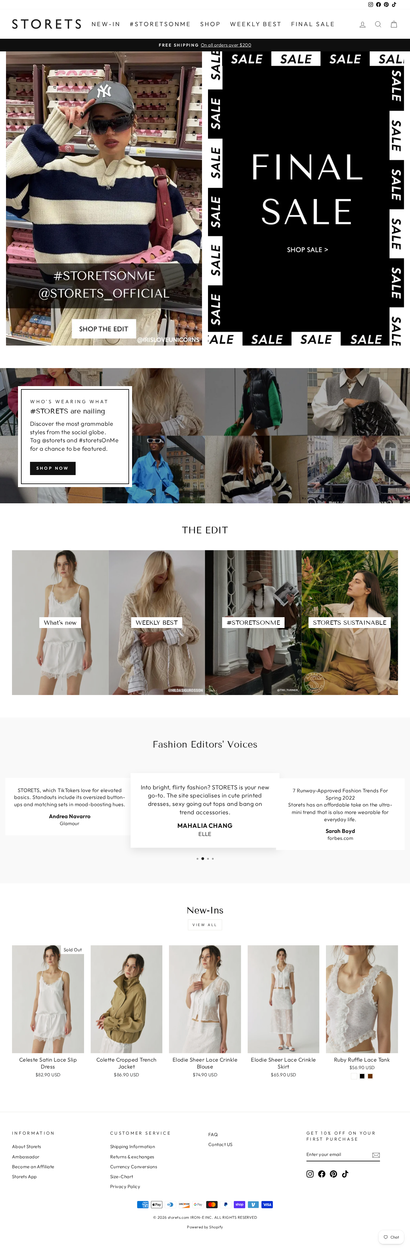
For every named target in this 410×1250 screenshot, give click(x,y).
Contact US (220, 1144)
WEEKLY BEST (256, 24)
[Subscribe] (376, 1155)
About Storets (26, 1146)
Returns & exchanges (132, 1157)
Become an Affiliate (33, 1166)
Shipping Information (132, 1146)
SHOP (210, 24)
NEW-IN (106, 24)
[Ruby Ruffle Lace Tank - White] (354, 1076)
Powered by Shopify (205, 1226)
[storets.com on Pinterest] (333, 1174)
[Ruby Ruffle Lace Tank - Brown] (370, 1076)
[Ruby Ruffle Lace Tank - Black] (362, 1076)
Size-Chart (121, 1176)
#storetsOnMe (160, 24)
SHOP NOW (52, 468)
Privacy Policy (125, 1186)
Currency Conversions (133, 1166)
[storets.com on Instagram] (310, 1174)
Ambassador (26, 1157)
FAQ (213, 1134)
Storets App (24, 1176)
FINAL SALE (313, 24)
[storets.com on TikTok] (345, 1174)
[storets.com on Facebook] (321, 1174)
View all (205, 924)
